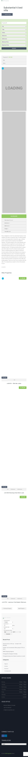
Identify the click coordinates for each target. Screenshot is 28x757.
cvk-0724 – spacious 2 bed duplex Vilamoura (14, 602)
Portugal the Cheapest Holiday (10, 653)
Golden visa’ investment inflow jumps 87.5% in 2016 (14, 648)
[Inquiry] (22, 63)
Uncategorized (7, 671)
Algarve (6, 663)
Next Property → (21, 608)
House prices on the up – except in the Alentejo (12, 644)
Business (6, 668)
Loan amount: (7, 620)
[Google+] (18, 267)
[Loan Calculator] (7, 618)
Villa (4, 60)
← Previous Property (7, 608)
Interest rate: (6, 627)
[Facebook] (12, 267)
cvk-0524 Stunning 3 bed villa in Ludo (14, 493)
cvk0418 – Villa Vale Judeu (14, 383)
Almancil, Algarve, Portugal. (9, 705)
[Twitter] (15, 267)
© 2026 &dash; (8, 753)
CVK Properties (8, 753)
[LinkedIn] (24, 267)
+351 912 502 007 (7, 707)
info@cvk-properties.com (9, 709)
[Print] (24, 63)
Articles (6, 666)
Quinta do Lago (8, 14)
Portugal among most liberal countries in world (14, 656)
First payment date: (8, 630)
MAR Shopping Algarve (8, 651)
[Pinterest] (21, 267)
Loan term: (6, 623)
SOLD (4, 63)
